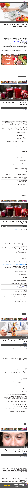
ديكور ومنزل (9, 2)
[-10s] (24, 107)
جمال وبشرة (5, 2)
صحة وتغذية (20, 2)
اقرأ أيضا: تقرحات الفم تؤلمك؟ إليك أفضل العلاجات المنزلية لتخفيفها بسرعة (14, 264)
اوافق (7, 485)
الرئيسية (27, 2)
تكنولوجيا (2, 2)
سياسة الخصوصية (15, 486)
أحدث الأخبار (24, 2)
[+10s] (25, 107)
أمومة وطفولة (16, 2)
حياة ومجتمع (12, 2)
